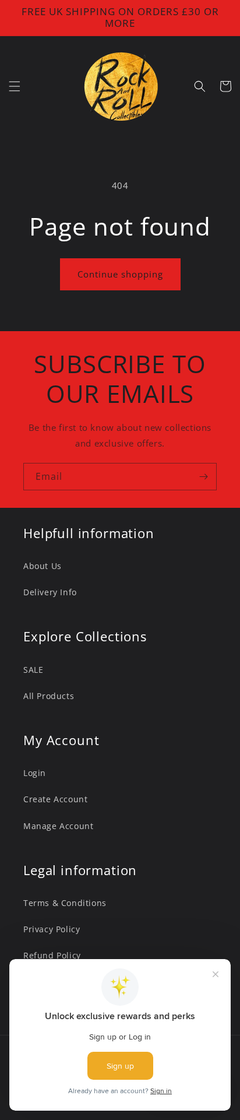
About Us (42, 565)
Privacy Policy (51, 929)
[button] (14, 86)
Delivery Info (50, 592)
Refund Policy (52, 955)
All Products (48, 695)
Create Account (55, 799)
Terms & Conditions (65, 902)
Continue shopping (120, 274)
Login (34, 772)
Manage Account (58, 825)
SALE (33, 669)
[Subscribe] (203, 476)
